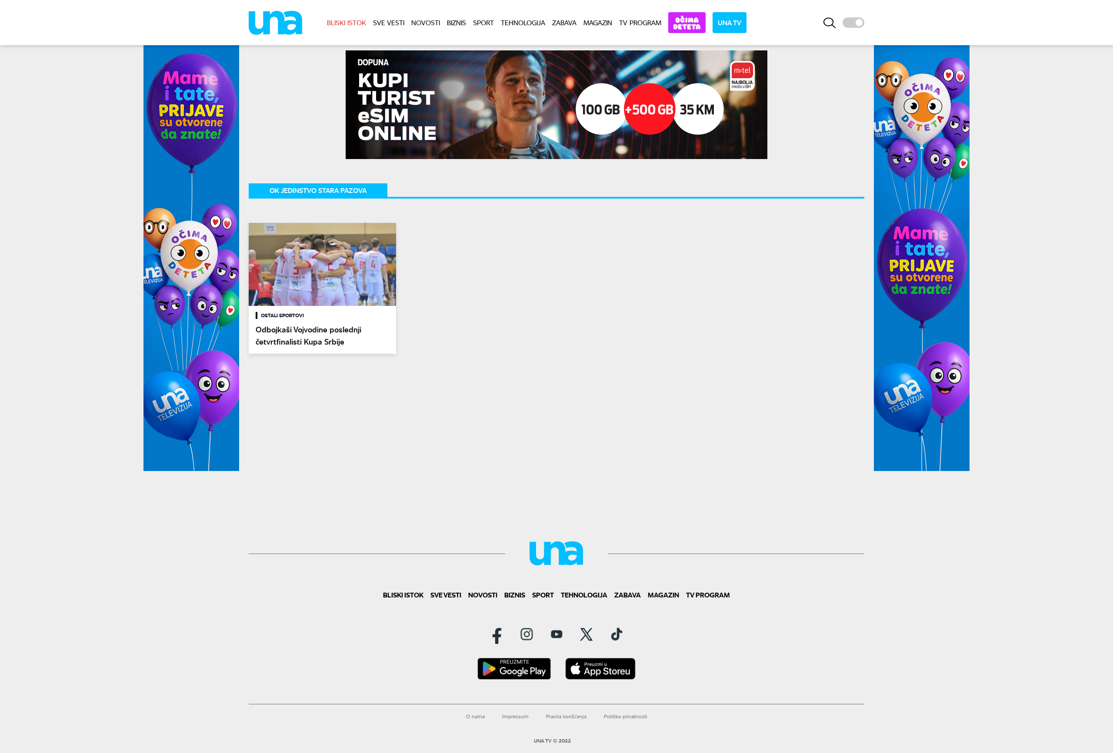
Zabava (564, 22)
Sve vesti (388, 22)
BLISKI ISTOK (346, 22)
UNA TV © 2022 (552, 740)
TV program (640, 22)
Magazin (597, 22)
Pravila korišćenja (566, 716)
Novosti (425, 22)
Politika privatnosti (625, 716)
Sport (483, 22)
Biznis (456, 22)
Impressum (515, 716)
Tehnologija (523, 22)
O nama (475, 716)
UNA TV (729, 22)
